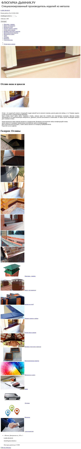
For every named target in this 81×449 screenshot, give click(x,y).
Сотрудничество (8, 40)
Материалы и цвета (9, 34)
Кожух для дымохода (9, 25)
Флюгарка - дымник (9, 24)
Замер (5, 35)
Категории (3, 21)
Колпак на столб (8, 27)
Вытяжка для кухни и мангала (12, 31)
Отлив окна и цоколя (9, 30)
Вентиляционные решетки (11, 33)
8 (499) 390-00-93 (5, 10)
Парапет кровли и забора (10, 28)
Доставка (6, 37)
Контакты (6, 38)
